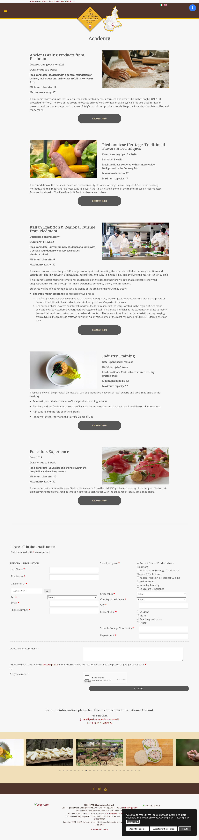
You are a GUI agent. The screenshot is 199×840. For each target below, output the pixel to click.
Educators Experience (152, 588)
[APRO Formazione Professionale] (45, 804)
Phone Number (20, 610)
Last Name (18, 569)
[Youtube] (105, 789)
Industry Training (150, 585)
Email (15, 602)
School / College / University (117, 628)
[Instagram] (99, 789)
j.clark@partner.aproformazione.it (99, 719)
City (103, 604)
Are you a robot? (19, 674)
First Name (18, 576)
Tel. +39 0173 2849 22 (99, 723)
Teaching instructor (151, 619)
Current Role (108, 612)
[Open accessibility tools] (192, 7)
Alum (143, 615)
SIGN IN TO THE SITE (65, 1)
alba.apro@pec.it (129, 807)
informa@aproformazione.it (42, 1)
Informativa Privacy (99, 829)
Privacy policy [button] (182, 817)
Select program (110, 563)
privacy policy (50, 664)
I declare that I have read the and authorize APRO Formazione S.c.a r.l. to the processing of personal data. (78, 664)
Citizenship (107, 594)
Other (143, 622)
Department (108, 635)
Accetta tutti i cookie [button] (163, 828)
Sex (14, 597)
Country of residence (113, 599)
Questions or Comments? (24, 648)
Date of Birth (19, 583)
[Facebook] (93, 789)
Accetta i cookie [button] (138, 828)
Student (144, 612)
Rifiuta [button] (185, 828)
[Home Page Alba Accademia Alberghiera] (99, 19)
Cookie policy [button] (166, 817)
